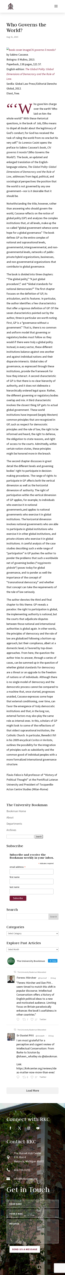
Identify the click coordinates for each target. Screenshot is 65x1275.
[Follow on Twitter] (20, 1128)
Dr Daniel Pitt (25, 1035)
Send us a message (25, 1249)
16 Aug (53, 978)
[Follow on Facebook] (10, 1128)
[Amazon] (18, 50)
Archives (11, 830)
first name (15, 877)
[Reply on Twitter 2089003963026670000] (19, 1077)
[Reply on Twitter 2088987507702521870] (19, 1020)
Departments (14, 823)
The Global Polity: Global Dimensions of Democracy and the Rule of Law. (30, 74)
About (10, 817)
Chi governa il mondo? (43, 50)
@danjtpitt (40, 1036)
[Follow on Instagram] (29, 1128)
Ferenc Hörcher (26, 977)
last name (14, 887)
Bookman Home (16, 811)
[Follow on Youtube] (38, 1128)
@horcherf (42, 978)
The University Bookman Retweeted (31, 972)
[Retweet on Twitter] (15, 972)
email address (18, 866)
